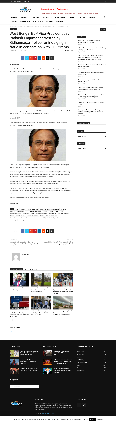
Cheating (45, 211)
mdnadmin (14, 50)
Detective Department (15, 213)
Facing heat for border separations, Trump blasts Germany (28, 361)
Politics (82, 17)
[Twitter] (105, 1)
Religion (92, 17)
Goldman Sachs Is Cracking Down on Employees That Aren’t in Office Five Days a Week (40, 312)
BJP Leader (63, 209)
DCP (62, 211)
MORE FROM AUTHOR (30, 269)
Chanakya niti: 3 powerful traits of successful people (91, 103)
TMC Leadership (51, 218)
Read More (99, 419)
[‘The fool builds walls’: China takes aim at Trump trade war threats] (14, 371)
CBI (26, 211)
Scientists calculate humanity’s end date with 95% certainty (91, 73)
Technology (24, 21)
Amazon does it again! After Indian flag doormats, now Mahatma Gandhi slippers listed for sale (24, 244)
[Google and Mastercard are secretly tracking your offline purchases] (47, 371)
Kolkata (12, 215)
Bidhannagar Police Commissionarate (49, 209)
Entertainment (60, 17)
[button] (104, 17)
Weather (49, 21)
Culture (36, 17)
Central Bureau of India (35, 211)
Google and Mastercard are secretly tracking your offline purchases (62, 370)
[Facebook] (102, 1)
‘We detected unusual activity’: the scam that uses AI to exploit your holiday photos (91, 95)
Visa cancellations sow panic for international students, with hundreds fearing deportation (41, 289)
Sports (13, 21)
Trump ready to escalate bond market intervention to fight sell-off (89, 41)
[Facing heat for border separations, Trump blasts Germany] (14, 362)
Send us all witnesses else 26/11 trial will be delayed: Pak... (61, 352)
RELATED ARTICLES (16, 269)
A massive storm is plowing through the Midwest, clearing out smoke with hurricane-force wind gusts (62, 312)
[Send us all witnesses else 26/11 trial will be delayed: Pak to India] (47, 353)
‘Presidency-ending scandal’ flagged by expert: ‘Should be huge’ (91, 80)
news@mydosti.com (48, 413)
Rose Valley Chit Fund (51, 215)
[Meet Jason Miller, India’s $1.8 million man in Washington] (19, 279)
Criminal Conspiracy (54, 211)
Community (25, 17)
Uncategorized (18, 26)
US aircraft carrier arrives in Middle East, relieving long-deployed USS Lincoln (92, 49)
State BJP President (36, 218)
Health (72, 17)
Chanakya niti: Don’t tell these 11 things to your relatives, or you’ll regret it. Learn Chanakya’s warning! (91, 111)
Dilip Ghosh (26, 213)
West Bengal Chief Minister (25, 220)
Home (11, 26)
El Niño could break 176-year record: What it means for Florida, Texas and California (90, 88)
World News (37, 21)
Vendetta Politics (61, 218)
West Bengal (13, 220)
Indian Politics (52, 213)
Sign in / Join (27, 1)
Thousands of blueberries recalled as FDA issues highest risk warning (92, 65)
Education (46, 17)
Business (14, 17)
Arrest (16, 209)
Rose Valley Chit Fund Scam (17, 218)
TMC (44, 218)
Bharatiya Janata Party (32, 209)
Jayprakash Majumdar (63, 213)
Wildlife (59, 21)
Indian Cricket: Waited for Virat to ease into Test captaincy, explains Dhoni (58, 243)
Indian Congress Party (41, 213)
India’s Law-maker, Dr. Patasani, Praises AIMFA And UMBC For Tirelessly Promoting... (63, 361)
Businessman (20, 211)
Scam (27, 218)
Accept (92, 419)
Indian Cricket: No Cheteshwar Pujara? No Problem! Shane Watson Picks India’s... (29, 352)
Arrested (22, 209)
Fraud (32, 213)
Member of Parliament (32, 215)
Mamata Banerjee (20, 215)
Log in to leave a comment (17, 330)
